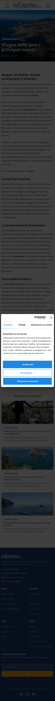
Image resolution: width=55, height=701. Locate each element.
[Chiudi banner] (51, 317)
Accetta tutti (27, 364)
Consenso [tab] (8, 325)
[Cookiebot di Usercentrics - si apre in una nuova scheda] (35, 317)
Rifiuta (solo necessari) (27, 381)
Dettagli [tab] (22, 325)
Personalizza (26, 373)
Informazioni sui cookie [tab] (41, 325)
